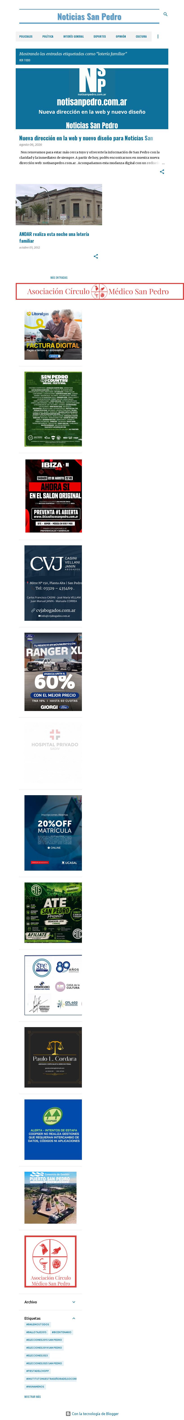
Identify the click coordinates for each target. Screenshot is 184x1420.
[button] (162, 172)
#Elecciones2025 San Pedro (44, 1363)
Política (47, 36)
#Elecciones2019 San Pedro (44, 1347)
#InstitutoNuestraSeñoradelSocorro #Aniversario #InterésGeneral (73, 1378)
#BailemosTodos (37, 1324)
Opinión (121, 36)
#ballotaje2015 (36, 1332)
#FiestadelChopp (37, 1371)
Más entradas (59, 277)
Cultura (141, 36)
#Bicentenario (61, 1332)
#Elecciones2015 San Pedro (44, 1340)
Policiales (26, 36)
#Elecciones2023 (37, 1355)
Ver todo (24, 60)
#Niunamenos (35, 1386)
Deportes (100, 36)
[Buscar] (165, 14)
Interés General (73, 36)
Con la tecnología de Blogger (95, 1414)
